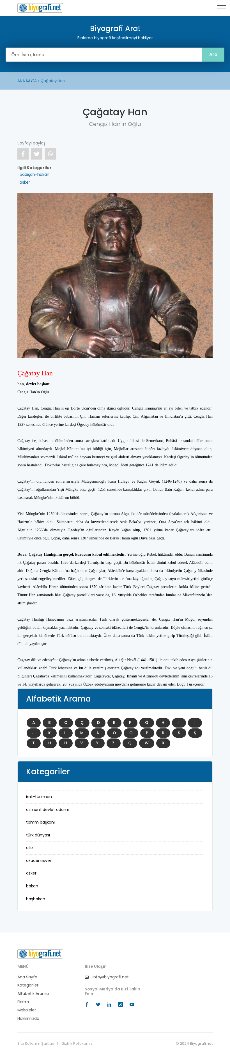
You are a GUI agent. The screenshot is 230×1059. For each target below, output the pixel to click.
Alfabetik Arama (33, 993)
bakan (32, 886)
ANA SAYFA (27, 80)
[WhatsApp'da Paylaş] (50, 154)
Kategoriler (27, 985)
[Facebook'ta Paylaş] (23, 154)
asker (31, 873)
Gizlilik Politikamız (77, 1043)
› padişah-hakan (33, 174)
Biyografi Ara (40, 8)
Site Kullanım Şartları (35, 1043)
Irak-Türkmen (39, 796)
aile (29, 847)
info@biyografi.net (110, 977)
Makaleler (26, 1010)
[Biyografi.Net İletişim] (40, 953)
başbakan (35, 899)
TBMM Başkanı (40, 822)
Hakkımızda (28, 1018)
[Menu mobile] (221, 9)
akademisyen (39, 860)
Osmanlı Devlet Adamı (47, 809)
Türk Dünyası (38, 835)
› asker (23, 182)
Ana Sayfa (27, 977)
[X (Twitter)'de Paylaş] (36, 154)
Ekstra (23, 1002)
